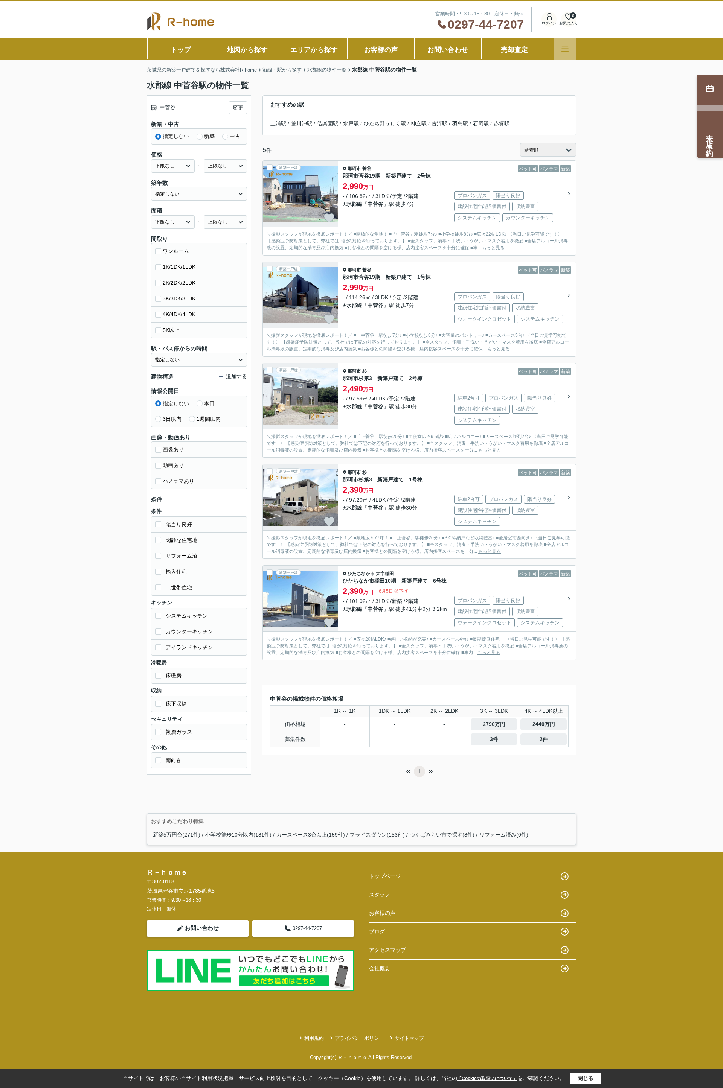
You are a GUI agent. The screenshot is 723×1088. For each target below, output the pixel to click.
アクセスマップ (387, 950)
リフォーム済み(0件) (503, 835)
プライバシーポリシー (359, 1038)
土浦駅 (278, 123)
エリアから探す (314, 49)
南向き (174, 760)
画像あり (173, 449)
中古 (235, 136)
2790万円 (494, 724)
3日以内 (172, 419)
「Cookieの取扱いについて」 (487, 1078)
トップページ (385, 876)
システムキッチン (187, 616)
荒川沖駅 (301, 123)
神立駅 (419, 123)
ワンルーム (176, 251)
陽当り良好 (179, 524)
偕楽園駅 (327, 123)
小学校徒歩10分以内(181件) (238, 835)
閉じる (585, 1078)
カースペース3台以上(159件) (310, 835)
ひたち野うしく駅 (385, 123)
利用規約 (314, 1038)
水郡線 (354, 204)
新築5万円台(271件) (176, 835)
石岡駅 (481, 123)
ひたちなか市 (361, 573)
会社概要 (379, 968)
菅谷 (366, 168)
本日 (209, 403)
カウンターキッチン (189, 631)
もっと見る (493, 247)
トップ (181, 49)
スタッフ (379, 895)
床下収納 (176, 704)
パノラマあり (178, 481)
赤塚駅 (501, 123)
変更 (238, 108)
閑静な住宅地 (181, 540)
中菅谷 (375, 204)
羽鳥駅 (460, 123)
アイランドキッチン (189, 647)
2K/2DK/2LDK (179, 283)
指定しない (176, 136)
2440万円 (543, 724)
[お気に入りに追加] (329, 218)
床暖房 (174, 676)
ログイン (549, 23)
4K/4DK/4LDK (179, 314)
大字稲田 (385, 573)
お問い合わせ (447, 49)
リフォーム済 (181, 556)
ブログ (377, 931)
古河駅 (439, 123)
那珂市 (354, 168)
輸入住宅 (176, 572)
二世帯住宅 (179, 587)
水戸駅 (351, 123)
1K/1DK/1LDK (179, 267)
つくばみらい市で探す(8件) (442, 835)
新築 (209, 136)
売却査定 (514, 49)
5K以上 (171, 330)
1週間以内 (209, 419)
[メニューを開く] (565, 48)
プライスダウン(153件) (377, 835)
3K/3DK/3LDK (179, 298)
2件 (544, 739)
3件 (494, 739)
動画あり (173, 465)
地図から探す (247, 49)
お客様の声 (381, 49)
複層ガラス (179, 732)
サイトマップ (409, 1038)
